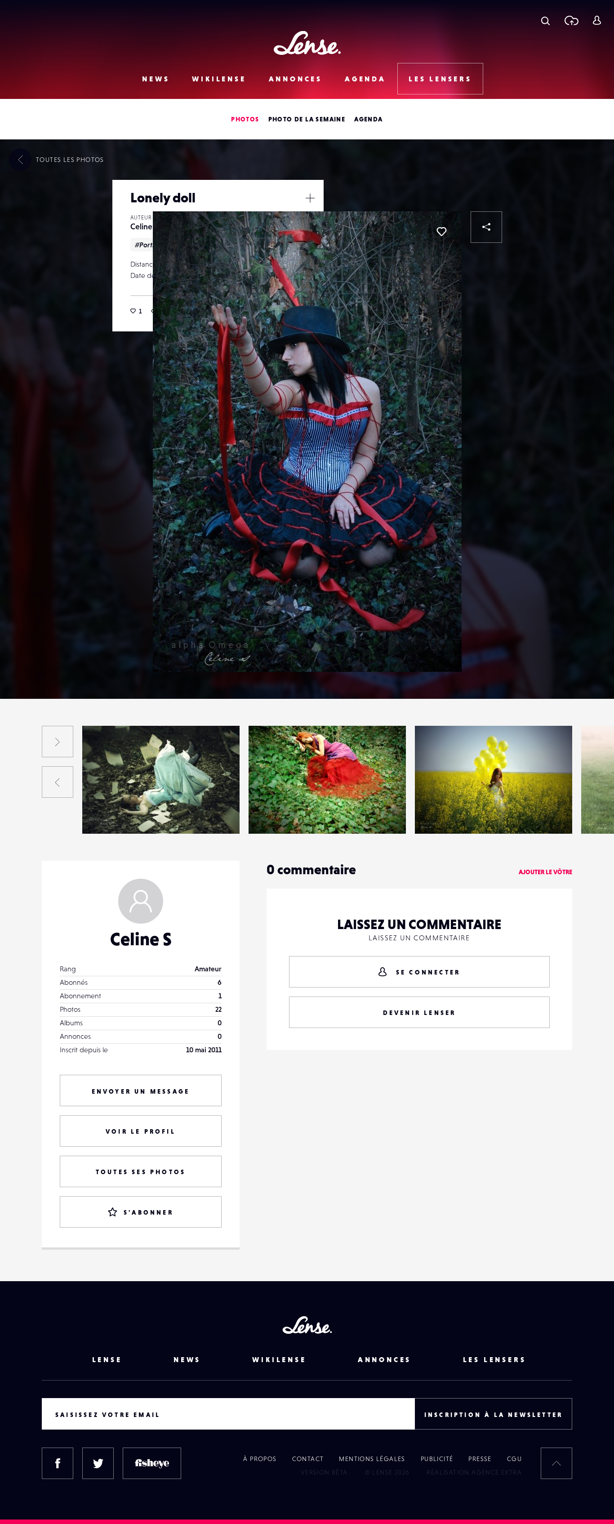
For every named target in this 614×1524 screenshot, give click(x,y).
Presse (479, 1458)
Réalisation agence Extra (474, 1472)
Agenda (365, 79)
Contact (308, 1458)
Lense (107, 1359)
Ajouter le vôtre (545, 872)
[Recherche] (545, 20)
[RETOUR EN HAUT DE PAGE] (556, 1463)
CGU (514, 1458)
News (155, 79)
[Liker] (441, 231)
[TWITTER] (98, 1463)
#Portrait (149, 245)
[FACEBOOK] (57, 1463)
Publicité (437, 1458)
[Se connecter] (597, 20)
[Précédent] (57, 782)
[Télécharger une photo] (571, 20)
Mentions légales (372, 1458)
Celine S (144, 226)
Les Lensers (440, 79)
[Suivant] (57, 741)
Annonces (295, 79)
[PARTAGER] (486, 227)
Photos (245, 119)
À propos (259, 1458)
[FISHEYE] (152, 1463)
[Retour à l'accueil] (307, 43)
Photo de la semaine (307, 119)
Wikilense (219, 79)
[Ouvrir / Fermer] (310, 197)
